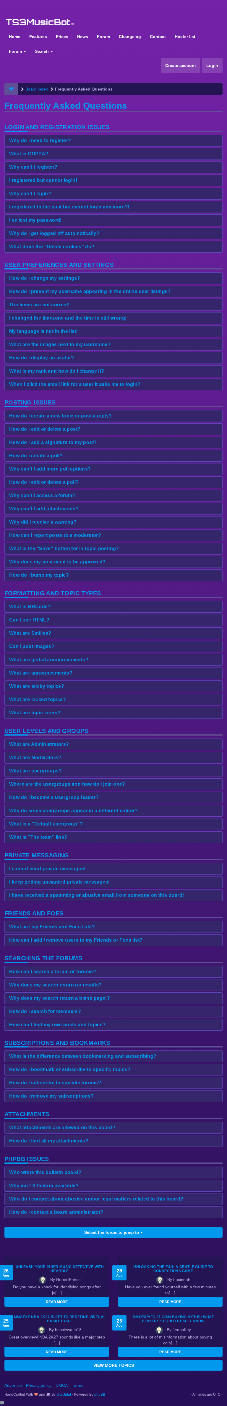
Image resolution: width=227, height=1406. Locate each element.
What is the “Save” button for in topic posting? (64, 548)
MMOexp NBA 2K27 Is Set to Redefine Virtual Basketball (60, 1319)
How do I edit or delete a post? (44, 429)
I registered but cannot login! (43, 180)
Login (212, 65)
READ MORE (57, 1302)
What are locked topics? (37, 699)
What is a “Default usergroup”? (46, 823)
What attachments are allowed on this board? (62, 1127)
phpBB (99, 1394)
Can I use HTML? (29, 619)
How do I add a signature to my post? (53, 442)
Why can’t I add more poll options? (50, 468)
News (82, 36)
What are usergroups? (35, 770)
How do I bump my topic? (39, 575)
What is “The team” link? (38, 837)
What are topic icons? (34, 712)
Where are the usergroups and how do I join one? (67, 784)
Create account (180, 65)
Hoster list (185, 36)
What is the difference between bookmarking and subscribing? (83, 1056)
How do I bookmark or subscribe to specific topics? (69, 1069)
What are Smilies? (30, 633)
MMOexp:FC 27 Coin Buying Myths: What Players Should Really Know (173, 1319)
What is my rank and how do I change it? (56, 371)
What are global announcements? (48, 659)
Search (42, 51)
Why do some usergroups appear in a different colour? (73, 810)
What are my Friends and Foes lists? (52, 926)
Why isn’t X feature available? (44, 1185)
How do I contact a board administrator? (56, 1212)
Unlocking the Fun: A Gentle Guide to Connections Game (173, 1269)
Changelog (130, 36)
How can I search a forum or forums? (52, 971)
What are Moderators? (35, 757)
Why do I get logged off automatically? (54, 233)
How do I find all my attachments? (48, 1140)
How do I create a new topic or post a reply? (60, 415)
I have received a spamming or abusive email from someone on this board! (96, 895)
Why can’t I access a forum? (42, 495)
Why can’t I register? (33, 167)
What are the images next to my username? (60, 344)
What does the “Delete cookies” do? (52, 246)
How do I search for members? (45, 1011)
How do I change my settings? (44, 278)
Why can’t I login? (30, 193)
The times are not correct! (39, 304)
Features (38, 36)
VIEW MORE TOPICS (113, 1365)
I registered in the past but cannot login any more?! (69, 206)
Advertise (13, 1385)
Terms (77, 1385)
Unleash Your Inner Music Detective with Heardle (60, 1269)
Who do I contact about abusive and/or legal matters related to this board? (96, 1198)
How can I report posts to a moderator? (55, 535)
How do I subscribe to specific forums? (55, 1082)
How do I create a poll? (36, 455)
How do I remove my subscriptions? (51, 1096)
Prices (62, 36)
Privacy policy (38, 1385)
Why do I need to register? (40, 140)
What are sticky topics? (36, 686)
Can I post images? (31, 646)
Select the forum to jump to (112, 1232)
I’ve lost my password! (35, 220)
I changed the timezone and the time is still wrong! (68, 317)
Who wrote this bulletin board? (45, 1172)
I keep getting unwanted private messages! (59, 881)
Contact (158, 36)
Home (14, 36)
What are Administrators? (39, 744)
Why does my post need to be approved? (57, 561)
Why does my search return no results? (55, 984)
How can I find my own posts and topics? (57, 1024)
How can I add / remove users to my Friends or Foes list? (75, 940)
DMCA (62, 1385)
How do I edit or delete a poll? (44, 482)
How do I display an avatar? (41, 357)
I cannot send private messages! (47, 868)
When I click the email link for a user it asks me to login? (75, 384)
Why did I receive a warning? (43, 521)
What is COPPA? (28, 153)
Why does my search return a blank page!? (59, 998)
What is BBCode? (30, 606)
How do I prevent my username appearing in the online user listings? (90, 291)
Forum (103, 36)
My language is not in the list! (43, 331)
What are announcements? (40, 672)
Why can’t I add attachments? (44, 508)
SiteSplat (63, 1394)
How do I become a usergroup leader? (54, 797)
